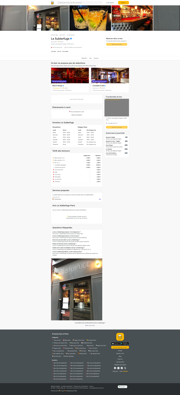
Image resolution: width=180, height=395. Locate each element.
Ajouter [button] (123, 2)
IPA (55, 162)
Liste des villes (120, 362)
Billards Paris (90, 345)
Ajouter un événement (77, 115)
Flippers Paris (57, 348)
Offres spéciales (69, 356)
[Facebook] (115, 368)
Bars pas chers (75, 343)
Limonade (57, 181)
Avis (90, 58)
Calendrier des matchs (120, 364)
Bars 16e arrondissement (60, 368)
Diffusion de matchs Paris (60, 343)
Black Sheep (57, 86)
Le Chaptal (109, 149)
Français (122, 386)
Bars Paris (62, 35)
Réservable (67, 340)
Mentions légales (55, 386)
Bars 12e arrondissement (93, 363)
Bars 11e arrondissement (76, 363)
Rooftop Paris (83, 353)
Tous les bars (57, 340)
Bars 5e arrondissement (59, 376)
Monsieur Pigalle (110, 137)
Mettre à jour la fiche (90, 325)
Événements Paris (87, 343)
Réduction (84, 58)
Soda (55, 172)
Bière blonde (57, 158)
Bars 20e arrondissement (93, 371)
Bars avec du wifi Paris (76, 345)
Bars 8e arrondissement (59, 379)
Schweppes (57, 177)
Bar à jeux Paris (94, 351)
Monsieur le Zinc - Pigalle (113, 141)
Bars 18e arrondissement (93, 368)
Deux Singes (109, 145)
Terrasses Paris (92, 340)
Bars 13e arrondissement (60, 365)
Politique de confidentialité (81, 386)
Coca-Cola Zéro (58, 169)
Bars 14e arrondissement (77, 365)
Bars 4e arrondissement (92, 373)
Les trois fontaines (111, 153)
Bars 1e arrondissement (76, 371)
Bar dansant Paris (95, 353)
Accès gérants (110, 2)
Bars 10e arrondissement (60, 363)
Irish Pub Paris (57, 356)
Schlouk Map (54, 35)
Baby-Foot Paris (101, 345)
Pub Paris (83, 351)
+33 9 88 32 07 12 (112, 123)
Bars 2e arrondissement (59, 373)
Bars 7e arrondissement (92, 376)
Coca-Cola (57, 174)
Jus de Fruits (57, 179)
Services (96, 58)
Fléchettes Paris (68, 348)
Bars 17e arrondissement (77, 368)
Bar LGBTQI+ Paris (58, 353)
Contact (120, 350)
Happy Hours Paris (79, 340)
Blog (120, 356)
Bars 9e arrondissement (76, 379)
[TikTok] (121, 368)
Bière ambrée (58, 160)
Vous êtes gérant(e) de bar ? (120, 347)
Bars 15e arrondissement (94, 365)
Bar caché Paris (71, 353)
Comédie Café (98, 86)
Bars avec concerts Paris (60, 345)
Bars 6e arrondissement (76, 376)
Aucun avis (54, 41)
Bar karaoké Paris (72, 351)
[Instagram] (118, 368)
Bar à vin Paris (93, 348)
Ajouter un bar (120, 353)
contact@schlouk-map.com (96, 388)
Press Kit (120, 359)
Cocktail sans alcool (59, 167)
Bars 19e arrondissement (60, 371)
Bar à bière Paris (81, 348)
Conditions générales (66, 386)
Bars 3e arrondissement (76, 373)
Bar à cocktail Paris (58, 351)
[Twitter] (125, 368)
